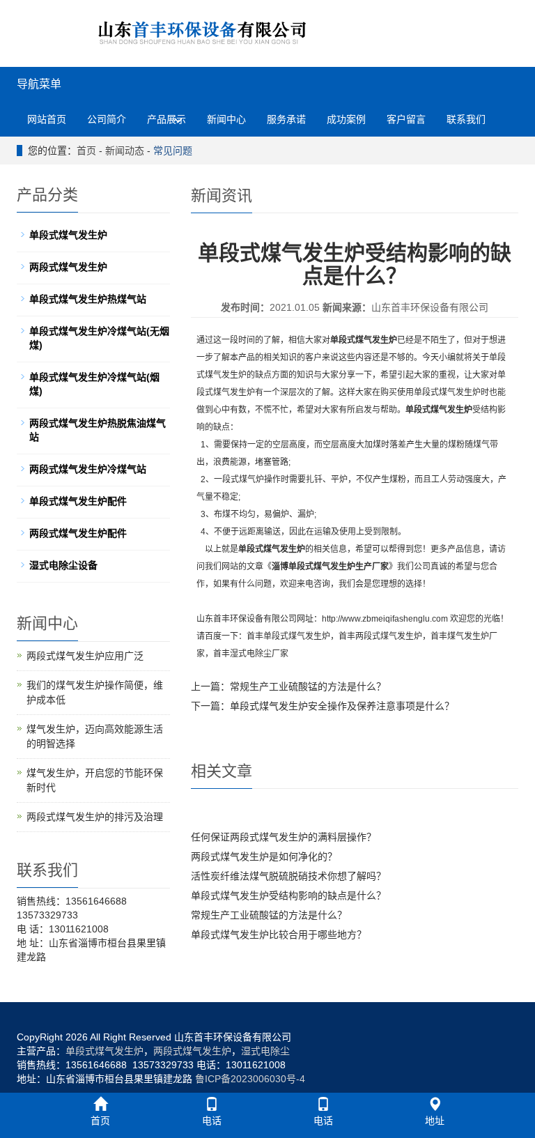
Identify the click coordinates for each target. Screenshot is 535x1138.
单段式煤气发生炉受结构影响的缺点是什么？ (288, 895)
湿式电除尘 (265, 1050)
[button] (178, 119)
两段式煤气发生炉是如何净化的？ (264, 856)
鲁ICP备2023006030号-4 (250, 1078)
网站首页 (46, 119)
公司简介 (106, 119)
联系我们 (466, 119)
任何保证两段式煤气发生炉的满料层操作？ (283, 837)
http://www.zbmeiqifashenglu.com (385, 619)
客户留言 (406, 119)
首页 (86, 150)
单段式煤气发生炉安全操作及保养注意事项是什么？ (342, 706)
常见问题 (172, 150)
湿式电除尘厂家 (259, 654)
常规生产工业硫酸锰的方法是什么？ (308, 686)
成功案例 (346, 119)
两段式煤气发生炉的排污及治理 (94, 816)
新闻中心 (226, 119)
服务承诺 (286, 119)
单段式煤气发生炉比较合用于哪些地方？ (278, 934)
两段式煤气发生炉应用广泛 (85, 655)
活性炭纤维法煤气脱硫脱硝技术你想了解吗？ (288, 876)
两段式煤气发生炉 (388, 636)
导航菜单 (39, 84)
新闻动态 (124, 150)
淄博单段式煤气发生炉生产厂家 (330, 566)
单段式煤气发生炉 (296, 636)
